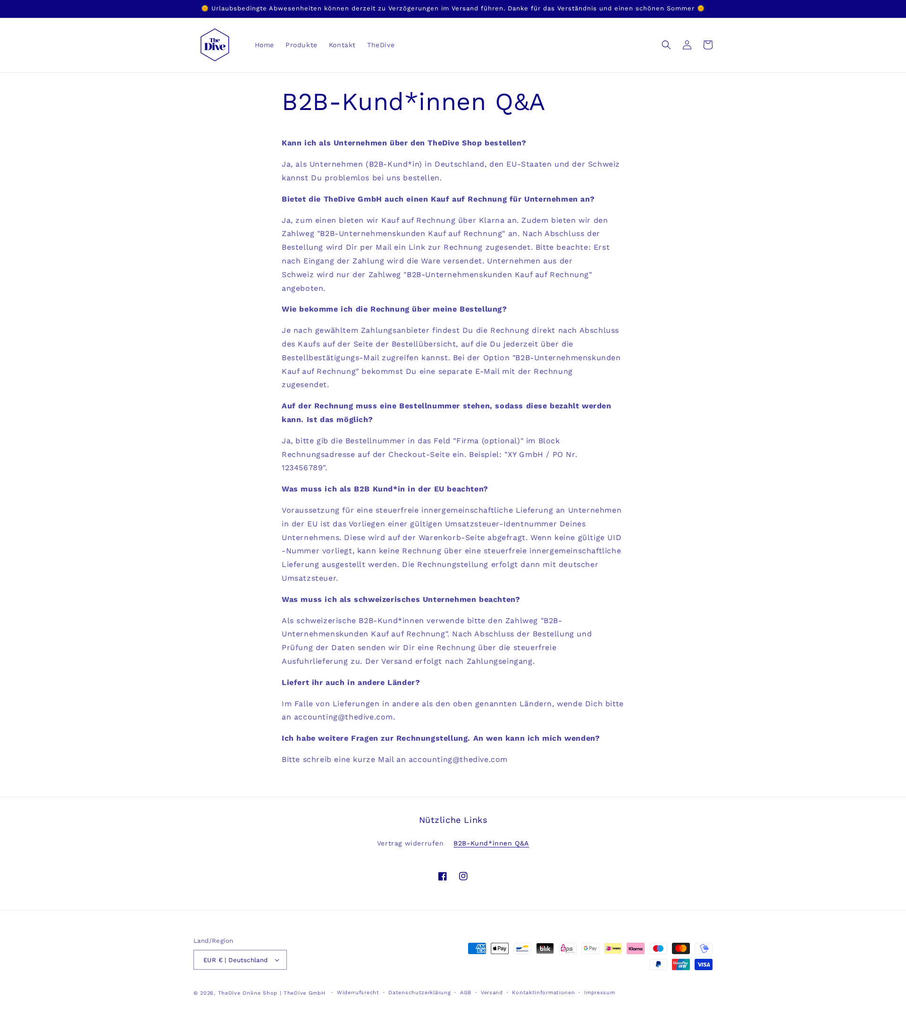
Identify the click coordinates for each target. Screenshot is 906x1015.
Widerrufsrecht (358, 993)
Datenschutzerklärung (419, 993)
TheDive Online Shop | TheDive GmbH (272, 993)
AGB (465, 993)
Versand (492, 993)
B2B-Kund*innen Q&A (491, 843)
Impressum (599, 993)
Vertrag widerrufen (410, 843)
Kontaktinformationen (543, 993)
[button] (666, 44)
